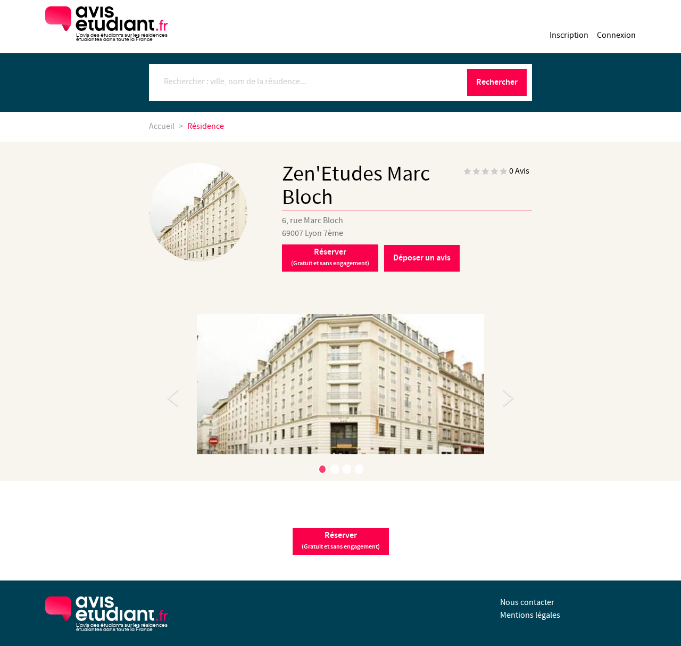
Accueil (162, 126)
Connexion (616, 35)
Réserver (330, 257)
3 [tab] (347, 469)
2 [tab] (334, 469)
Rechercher (497, 82)
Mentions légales (530, 615)
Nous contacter (527, 602)
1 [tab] (322, 469)
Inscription (569, 35)
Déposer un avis (422, 258)
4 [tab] (359, 469)
